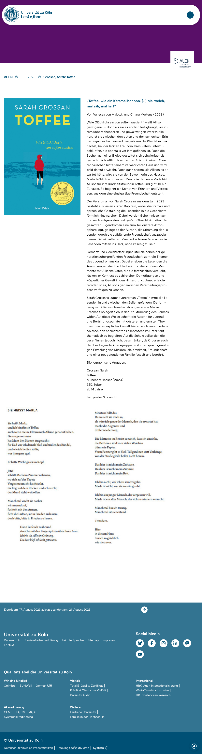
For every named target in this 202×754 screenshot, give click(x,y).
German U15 (44, 685)
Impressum (110, 640)
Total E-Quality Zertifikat (86, 685)
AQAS (33, 712)
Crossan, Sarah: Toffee (59, 77)
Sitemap (93, 640)
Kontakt (9, 645)
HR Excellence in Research (153, 695)
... (23, 77)
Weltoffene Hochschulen (152, 690)
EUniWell (26, 685)
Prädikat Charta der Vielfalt (88, 690)
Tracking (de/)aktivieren (73, 748)
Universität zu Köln (36, 12)
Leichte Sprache (73, 640)
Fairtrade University (83, 712)
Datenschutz (12, 640)
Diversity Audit (80, 695)
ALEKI (8, 77)
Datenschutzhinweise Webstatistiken (28, 748)
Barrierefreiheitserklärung (41, 640)
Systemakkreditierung (18, 717)
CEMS (8, 712)
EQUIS (20, 712)
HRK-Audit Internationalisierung (157, 685)
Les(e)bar (31, 16)
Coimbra (10, 685)
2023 (32, 77)
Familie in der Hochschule (87, 717)
